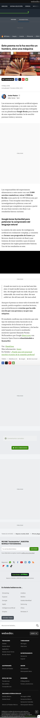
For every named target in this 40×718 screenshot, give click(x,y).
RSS (33, 562)
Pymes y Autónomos (27, 684)
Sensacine (24, 656)
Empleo (4, 611)
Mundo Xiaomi (6, 654)
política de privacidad (27, 553)
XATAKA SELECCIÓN (16, 6)
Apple (4, 604)
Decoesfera (5, 684)
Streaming (5, 593)
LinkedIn (7, 565)
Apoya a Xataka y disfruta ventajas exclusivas (20, 578)
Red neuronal (33, 359)
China (22, 608)
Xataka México (6, 696)
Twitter (19, 79)
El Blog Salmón (25, 681)
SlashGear (10, 346)
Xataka (4, 643)
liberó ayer (26, 335)
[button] (13, 95)
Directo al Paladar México (10, 704)
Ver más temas (8, 618)
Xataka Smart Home (8, 652)
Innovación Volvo (23, 19)
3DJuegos (24, 643)
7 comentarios (8, 79)
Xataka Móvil (6, 646)
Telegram (29, 562)
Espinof (23, 659)
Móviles (23, 597)
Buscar (37, 625)
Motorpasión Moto (26, 671)
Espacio (4, 597)
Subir (33, 633)
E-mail (26, 79)
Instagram (25, 562)
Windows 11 (24, 611)
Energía (4, 600)
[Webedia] (35, 1)
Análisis (23, 593)
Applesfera (5, 649)
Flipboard (23, 79)
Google (23, 359)
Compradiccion (6, 686)
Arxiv (19, 349)
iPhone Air (30, 36)
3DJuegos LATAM (26, 696)
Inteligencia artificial (8, 608)
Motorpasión (24, 668)
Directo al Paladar (7, 668)
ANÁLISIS (4, 6)
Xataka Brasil (6, 699)
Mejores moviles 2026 (22, 534)
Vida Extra (24, 646)
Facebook (16, 79)
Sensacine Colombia (27, 702)
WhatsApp (10, 562)
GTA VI (37, 36)
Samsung (24, 604)
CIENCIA (27, 6)
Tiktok (11, 565)
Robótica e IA (13, 359)
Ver (21, 448)
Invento (21, 36)
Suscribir (34, 549)
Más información (30, 716)
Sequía (14, 36)
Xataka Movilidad (26, 600)
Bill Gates (7, 36)
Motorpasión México (27, 704)
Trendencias (6, 681)
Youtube (21, 562)
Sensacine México (26, 699)
